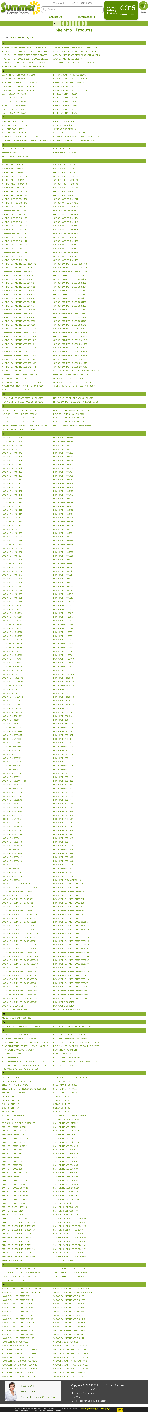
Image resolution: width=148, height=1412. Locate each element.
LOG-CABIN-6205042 (12, 731)
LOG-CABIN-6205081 (63, 735)
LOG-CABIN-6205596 (63, 834)
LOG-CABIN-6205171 (11, 769)
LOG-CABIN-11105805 (63, 556)
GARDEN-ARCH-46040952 (65, 191)
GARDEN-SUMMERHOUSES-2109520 (70, 344)
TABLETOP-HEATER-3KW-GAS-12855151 (20, 1268)
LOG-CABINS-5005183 (12, 1005)
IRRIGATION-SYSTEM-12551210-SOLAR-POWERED (25, 425)
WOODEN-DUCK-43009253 (15, 1342)
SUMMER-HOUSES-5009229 (66, 1188)
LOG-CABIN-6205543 (12, 826)
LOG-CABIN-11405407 (12, 658)
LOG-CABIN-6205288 (12, 800)
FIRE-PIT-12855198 (61, 148)
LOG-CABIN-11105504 (63, 533)
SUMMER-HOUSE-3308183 (65, 1161)
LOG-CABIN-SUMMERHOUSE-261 (17, 895)
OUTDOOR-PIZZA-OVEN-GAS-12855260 (72, 1026)
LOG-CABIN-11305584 (63, 651)
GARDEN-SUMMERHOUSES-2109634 (19, 366)
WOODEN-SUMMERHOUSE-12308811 (19, 1353)
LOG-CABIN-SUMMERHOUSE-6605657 (70, 986)
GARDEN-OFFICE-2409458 (14, 252)
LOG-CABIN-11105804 (12, 556)
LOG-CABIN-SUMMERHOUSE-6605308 (20, 964)
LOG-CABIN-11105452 (63, 468)
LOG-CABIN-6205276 (63, 792)
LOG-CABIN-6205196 (11, 777)
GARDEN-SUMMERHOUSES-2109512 (19, 332)
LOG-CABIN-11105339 (63, 445)
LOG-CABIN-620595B (12, 872)
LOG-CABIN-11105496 (63, 517)
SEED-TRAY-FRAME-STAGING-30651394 (20, 1081)
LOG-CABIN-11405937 (63, 670)
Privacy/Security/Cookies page (95, 1408)
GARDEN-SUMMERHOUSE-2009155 (69, 306)
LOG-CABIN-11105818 (12, 578)
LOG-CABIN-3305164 (63, 716)
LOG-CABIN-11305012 (12, 609)
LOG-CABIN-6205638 (63, 845)
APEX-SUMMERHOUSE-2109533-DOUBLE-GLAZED (25, 51)
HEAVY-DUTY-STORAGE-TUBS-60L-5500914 (73, 398)
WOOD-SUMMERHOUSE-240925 (68, 1307)
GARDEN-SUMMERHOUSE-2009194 (69, 317)
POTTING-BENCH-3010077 (14, 1057)
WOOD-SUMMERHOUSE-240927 (68, 1311)
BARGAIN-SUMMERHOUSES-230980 (70, 82)
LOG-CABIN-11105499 (12, 525)
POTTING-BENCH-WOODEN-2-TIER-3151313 (23, 1061)
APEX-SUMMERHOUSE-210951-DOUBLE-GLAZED (24, 47)
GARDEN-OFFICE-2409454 (14, 244)
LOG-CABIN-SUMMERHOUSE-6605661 (70, 990)
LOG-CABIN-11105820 (63, 578)
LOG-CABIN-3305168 (63, 723)
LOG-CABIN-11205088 (12, 605)
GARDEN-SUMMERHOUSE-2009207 (69, 321)
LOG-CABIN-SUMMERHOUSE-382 (68, 906)
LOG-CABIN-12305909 (63, 685)
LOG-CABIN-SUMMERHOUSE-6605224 (20, 922)
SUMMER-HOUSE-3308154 (14, 1149)
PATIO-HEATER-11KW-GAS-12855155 (19, 1034)
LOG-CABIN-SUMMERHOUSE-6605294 (20, 941)
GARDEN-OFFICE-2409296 (65, 206)
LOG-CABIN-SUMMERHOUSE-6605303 (20, 956)
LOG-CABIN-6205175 (63, 769)
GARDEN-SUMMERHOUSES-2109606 (19, 355)
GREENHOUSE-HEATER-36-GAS (16, 378)
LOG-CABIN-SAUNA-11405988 (16, 883)
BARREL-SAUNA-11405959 (14, 101)
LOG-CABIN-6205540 (12, 822)
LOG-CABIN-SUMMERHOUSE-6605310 (19, 967)
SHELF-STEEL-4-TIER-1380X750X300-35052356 (24, 1089)
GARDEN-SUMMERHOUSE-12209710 (70, 264)
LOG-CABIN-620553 (11, 819)
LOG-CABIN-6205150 (63, 750)
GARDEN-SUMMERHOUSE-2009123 (18, 286)
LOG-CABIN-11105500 (63, 525)
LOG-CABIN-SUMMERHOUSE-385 (68, 910)
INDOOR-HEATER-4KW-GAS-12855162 (71, 414)
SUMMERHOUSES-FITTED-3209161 (69, 1230)
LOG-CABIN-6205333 (63, 803)
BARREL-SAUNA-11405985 (14, 105)
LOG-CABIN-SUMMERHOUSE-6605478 (19, 979)
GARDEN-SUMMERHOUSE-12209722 (70, 271)
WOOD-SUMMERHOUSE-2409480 (18, 1338)
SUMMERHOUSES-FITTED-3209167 (69, 1241)
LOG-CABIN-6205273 (12, 788)
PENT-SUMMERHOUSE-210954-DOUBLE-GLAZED (25, 1046)
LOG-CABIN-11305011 (63, 605)
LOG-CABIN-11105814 (12, 571)
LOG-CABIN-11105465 (12, 487)
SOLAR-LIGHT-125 (10, 1100)
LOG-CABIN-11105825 (12, 586)
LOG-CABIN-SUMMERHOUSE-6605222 (71, 918)
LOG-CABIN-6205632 (12, 845)
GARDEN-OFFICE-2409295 (14, 206)
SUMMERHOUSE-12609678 (14, 1214)
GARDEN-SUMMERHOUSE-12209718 (70, 267)
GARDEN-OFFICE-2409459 (65, 252)
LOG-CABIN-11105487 (12, 502)
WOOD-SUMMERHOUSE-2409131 (17, 1296)
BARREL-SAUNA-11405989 (65, 105)
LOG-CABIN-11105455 (12, 476)
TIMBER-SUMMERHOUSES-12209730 (70, 1276)
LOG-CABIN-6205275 (12, 792)
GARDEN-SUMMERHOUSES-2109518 (70, 340)
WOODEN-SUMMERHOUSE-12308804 (71, 1345)
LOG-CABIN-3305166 (63, 720)
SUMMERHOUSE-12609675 (65, 1207)
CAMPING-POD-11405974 (13, 129)
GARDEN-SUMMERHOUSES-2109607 (70, 355)
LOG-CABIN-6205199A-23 (14, 781)
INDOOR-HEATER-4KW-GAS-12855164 (19, 417)
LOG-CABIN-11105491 (12, 510)
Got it (120, 1409)
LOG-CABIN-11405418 (63, 662)
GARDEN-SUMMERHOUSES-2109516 (70, 336)
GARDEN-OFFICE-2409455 (65, 244)
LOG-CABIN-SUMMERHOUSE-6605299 (20, 948)
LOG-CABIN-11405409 (12, 662)
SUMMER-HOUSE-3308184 (14, 1165)
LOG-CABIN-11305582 (12, 651)
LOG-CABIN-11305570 (12, 632)
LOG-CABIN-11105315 (63, 437)
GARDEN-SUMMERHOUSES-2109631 (70, 359)
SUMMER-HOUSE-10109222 (66, 1138)
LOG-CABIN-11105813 (63, 567)
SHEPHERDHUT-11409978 (14, 1092)
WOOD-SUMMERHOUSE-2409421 (69, 1322)
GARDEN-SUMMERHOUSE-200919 (18, 317)
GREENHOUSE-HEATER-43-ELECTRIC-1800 (22, 382)
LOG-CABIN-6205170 (63, 765)
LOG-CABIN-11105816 (12, 575)
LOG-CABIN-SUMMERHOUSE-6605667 (19, 998)
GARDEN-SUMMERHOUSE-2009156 (18, 309)
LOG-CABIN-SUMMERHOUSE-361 (68, 899)
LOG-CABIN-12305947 (63, 704)
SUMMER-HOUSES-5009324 (66, 1195)
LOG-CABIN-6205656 (63, 857)
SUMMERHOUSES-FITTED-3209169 (69, 1245)
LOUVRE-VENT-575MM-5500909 (17, 1009)
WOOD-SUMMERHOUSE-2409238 (18, 1307)
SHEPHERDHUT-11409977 (65, 1089)
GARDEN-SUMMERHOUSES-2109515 (19, 336)
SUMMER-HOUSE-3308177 (14, 1153)
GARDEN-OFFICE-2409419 (65, 222)
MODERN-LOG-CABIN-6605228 (16, 1018)
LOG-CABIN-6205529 (63, 815)
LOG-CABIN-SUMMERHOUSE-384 (17, 910)
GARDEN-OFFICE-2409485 (65, 260)
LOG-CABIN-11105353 (63, 453)
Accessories (15, 37)
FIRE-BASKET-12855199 (13, 148)
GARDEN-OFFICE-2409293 (65, 203)
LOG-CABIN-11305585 (12, 655)
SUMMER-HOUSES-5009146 (15, 1188)
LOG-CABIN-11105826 (63, 586)
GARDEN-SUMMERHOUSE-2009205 (18, 321)
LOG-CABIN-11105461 (12, 479)
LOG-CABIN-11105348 (12, 453)
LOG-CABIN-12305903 (12, 681)
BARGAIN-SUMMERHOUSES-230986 (70, 90)
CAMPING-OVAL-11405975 (65, 125)
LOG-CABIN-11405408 (63, 658)
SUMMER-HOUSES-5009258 (15, 1195)
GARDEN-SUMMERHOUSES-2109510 (19, 328)
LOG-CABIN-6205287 (63, 796)
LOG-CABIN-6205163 (11, 765)
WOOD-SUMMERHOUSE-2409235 (69, 1300)
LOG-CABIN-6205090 (12, 746)
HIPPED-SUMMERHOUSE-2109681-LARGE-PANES (75, 402)
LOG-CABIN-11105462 (63, 479)
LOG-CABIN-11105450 (63, 464)
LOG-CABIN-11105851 (12, 598)
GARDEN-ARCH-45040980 (14, 184)
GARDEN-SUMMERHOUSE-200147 (18, 275)
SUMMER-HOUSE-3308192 (65, 1176)
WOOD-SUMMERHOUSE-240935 (17, 1315)
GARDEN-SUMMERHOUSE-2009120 (69, 283)
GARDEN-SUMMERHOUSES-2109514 (70, 332)
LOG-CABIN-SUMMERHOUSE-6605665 (70, 994)
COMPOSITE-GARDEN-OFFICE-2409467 (20, 136)
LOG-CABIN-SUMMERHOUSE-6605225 (71, 922)
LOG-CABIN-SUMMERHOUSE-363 (17, 903)
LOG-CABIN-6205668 (63, 864)
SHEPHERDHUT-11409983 (65, 1092)
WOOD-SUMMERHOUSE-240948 (68, 1334)
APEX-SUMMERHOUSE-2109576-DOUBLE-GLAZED (25, 59)
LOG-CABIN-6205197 (63, 777)
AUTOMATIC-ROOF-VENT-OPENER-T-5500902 (24, 66)
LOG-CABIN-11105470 (63, 491)
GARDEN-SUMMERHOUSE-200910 (69, 275)
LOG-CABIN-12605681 (12, 708)
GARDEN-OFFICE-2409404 (65, 214)
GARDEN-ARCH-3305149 (64, 172)
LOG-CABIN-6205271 (63, 784)
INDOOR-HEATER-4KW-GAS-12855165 (71, 417)
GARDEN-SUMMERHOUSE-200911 (18, 279)
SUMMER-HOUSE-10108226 (14, 1130)
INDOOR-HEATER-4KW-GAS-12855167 (70, 421)
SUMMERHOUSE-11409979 (65, 1203)
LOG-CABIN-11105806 (12, 559)
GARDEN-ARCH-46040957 (65, 195)
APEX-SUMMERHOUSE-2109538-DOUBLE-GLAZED (76, 51)
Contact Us (55, 17)
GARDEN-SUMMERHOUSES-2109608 (19, 359)
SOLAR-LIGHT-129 (10, 1108)
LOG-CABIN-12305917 (63, 693)
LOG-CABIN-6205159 (63, 758)
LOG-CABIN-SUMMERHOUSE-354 (68, 895)
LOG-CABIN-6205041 (63, 727)
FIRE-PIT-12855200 (11, 152)
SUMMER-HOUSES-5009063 (66, 1184)
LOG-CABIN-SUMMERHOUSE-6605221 (19, 918)
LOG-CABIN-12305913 (63, 689)
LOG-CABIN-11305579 (63, 643)
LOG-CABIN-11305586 (63, 655)
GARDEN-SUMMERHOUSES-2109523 (19, 347)
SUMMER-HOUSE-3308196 (65, 1180)
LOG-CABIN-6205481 (63, 807)
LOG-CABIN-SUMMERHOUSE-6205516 (19, 914)
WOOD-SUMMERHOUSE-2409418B (18, 1322)
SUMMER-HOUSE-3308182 (14, 1161)
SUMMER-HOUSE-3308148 (65, 1146)
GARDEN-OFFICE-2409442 (14, 229)
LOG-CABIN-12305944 (12, 700)
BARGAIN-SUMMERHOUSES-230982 (70, 86)
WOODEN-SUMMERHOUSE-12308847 (19, 1361)
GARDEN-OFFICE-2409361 (14, 210)
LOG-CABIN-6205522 (63, 811)
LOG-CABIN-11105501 (12, 529)
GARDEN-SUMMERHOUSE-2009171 (18, 313)
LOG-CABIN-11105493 (12, 514)
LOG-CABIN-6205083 (63, 739)
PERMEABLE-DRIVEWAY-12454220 (18, 1050)
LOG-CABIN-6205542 (63, 822)
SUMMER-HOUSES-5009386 (66, 1199)
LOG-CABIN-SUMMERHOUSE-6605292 (20, 937)
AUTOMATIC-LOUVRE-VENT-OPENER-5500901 (24, 62)
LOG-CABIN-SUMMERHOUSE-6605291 (70, 933)
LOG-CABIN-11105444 (63, 460)
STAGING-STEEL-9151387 (13, 1115)
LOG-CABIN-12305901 (63, 678)
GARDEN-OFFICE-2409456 (14, 248)
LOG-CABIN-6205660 (63, 861)
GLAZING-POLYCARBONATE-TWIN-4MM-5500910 (76, 370)
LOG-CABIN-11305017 (63, 613)
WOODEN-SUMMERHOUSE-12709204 (19, 1368)
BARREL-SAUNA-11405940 (14, 94)
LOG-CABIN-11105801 (63, 548)
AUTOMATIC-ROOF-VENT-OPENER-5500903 (74, 62)
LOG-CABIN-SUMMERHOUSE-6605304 (71, 956)
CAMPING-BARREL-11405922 (66, 121)
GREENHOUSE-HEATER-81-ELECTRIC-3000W (74, 386)
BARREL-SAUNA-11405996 (65, 113)
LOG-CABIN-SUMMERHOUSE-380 (68, 903)
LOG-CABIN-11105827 (12, 590)
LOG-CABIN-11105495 (12, 517)
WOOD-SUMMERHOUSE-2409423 (69, 1326)
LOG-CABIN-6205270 (12, 784)
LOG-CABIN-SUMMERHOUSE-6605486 (71, 979)
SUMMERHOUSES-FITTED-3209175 (18, 1252)
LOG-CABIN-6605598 (12, 876)
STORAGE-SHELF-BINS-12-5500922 (18, 1123)
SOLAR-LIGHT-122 (10, 1096)
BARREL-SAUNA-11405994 (65, 109)
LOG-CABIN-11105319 (63, 441)
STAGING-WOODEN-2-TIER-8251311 (70, 1115)
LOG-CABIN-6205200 (63, 781)
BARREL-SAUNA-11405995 (14, 113)
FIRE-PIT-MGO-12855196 (64, 152)
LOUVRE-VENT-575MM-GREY (66, 1009)
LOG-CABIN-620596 (62, 872)
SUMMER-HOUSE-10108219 (65, 1123)
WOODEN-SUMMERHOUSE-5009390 (19, 1372)
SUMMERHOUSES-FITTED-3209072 (18, 1222)
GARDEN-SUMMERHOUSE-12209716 (18, 267)
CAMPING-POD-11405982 (14, 132)
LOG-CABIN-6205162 (63, 761)
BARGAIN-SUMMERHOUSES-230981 (18, 86)
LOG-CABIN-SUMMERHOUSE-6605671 (19, 1002)
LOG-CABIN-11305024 (12, 620)
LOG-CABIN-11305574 (63, 636)
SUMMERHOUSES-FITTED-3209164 (18, 1237)
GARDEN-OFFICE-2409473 (65, 256)
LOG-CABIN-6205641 (11, 849)
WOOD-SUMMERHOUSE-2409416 (69, 1319)
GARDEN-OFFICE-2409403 (14, 214)
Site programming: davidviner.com (89, 1400)
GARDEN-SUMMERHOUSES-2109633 (70, 363)
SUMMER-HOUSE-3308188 (14, 1172)
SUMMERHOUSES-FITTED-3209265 (69, 1256)
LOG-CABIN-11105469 (12, 491)
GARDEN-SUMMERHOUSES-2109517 (19, 340)
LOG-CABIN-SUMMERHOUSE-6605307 (71, 960)
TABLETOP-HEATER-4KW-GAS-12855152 (72, 1268)
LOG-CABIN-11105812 (12, 567)
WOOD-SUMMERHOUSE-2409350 (69, 1315)
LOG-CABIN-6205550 (12, 830)
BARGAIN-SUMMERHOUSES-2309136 (70, 75)
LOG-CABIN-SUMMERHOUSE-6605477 (70, 975)
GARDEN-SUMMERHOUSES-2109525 (70, 347)
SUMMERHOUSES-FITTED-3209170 (18, 1249)
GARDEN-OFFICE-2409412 (14, 222)
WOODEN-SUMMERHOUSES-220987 (70, 1376)
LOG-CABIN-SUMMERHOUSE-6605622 (19, 986)
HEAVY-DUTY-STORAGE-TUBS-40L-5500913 (22, 398)
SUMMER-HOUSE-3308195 (14, 1180)
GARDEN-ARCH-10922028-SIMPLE (18, 164)
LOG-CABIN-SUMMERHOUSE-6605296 (19, 944)
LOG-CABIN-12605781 (63, 712)
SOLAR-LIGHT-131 (10, 1111)
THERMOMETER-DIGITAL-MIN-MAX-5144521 (22, 1272)
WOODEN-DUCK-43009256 (15, 1345)
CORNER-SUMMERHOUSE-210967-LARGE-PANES (76, 140)
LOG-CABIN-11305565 (12, 624)
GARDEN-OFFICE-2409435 (65, 225)
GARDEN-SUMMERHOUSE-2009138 (69, 290)
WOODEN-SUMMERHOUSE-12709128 (19, 1364)
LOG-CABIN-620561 (11, 838)
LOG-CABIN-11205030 (63, 601)
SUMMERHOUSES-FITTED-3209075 (69, 1222)
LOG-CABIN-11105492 (63, 510)
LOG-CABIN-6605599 (63, 876)
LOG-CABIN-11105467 (63, 487)
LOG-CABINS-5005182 (63, 1002)
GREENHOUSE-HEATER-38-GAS (68, 378)
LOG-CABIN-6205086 (12, 742)
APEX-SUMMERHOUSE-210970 (67, 59)
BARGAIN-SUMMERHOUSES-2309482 (19, 82)
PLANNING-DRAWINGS (12, 1053)
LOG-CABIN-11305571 (63, 632)
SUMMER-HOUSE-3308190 (65, 1172)
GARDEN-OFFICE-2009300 (14, 199)
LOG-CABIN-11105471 (12, 495)
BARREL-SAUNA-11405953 (14, 97)
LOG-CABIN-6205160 (12, 761)
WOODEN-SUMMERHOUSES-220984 (70, 1372)
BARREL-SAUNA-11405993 (14, 109)
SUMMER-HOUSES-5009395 (15, 1203)
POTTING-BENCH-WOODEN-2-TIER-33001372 (75, 1061)
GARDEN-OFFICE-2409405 (14, 218)
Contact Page (49, 1397)
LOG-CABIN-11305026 (63, 620)
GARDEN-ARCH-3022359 (65, 164)
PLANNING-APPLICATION (65, 1050)
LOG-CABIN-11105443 (12, 460)
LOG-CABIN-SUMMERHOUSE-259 (68, 891)
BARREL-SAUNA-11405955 (65, 97)
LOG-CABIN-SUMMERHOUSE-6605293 (71, 937)
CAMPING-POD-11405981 (65, 129)
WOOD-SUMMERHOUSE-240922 (68, 1296)
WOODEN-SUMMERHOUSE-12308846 (70, 1357)
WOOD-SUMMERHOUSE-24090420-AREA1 (73, 1292)
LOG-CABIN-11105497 (12, 521)
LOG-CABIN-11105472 (63, 495)
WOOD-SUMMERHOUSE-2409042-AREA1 (21, 1292)
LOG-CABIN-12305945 (63, 700)
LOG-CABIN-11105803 (63, 552)
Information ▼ (87, 17)
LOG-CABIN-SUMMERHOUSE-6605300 (71, 948)
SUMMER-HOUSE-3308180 (14, 1157)
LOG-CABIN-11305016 (12, 613)
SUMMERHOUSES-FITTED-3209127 (18, 1230)
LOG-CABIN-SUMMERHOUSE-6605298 (71, 944)
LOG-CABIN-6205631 (63, 842)
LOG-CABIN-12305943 (63, 697)
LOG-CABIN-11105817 (63, 575)
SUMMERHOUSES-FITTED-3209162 (18, 1233)
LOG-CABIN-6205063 (12, 735)
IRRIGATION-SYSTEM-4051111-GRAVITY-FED (22, 429)
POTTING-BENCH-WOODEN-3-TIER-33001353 (24, 1065)
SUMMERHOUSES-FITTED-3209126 (69, 1226)
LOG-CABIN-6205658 (12, 861)
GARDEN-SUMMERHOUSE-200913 (18, 290)
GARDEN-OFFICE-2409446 (65, 233)
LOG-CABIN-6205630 (12, 842)
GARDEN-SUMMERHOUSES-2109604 (19, 351)
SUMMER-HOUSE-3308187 (65, 1169)
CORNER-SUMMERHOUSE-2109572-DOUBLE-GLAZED (27, 140)
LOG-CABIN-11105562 (12, 548)
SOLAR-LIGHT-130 (61, 1108)
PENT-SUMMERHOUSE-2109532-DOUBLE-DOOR (25, 1042)
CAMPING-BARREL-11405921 (15, 121)
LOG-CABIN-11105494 (63, 514)
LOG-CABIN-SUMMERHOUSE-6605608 (20, 983)
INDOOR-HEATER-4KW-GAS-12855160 (71, 410)
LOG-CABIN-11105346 (63, 449)
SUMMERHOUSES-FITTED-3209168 (18, 1245)
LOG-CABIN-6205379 (12, 807)
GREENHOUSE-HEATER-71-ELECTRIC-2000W (23, 386)
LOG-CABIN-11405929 (63, 666)
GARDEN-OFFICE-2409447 (14, 237)
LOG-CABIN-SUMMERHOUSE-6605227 (19, 925)
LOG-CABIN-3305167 (11, 723)
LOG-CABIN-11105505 (12, 536)
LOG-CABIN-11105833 (12, 594)
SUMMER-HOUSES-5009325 (15, 1199)
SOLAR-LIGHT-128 (61, 1104)
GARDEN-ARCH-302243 (64, 168)
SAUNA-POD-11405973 (12, 1077)
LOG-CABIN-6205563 (12, 834)
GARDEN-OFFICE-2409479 (14, 260)
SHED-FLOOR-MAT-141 (63, 1081)
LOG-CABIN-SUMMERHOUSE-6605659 (19, 990)
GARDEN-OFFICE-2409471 (14, 256)
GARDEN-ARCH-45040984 (14, 187)
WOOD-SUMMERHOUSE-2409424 (18, 1330)
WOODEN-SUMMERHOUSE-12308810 (70, 1349)
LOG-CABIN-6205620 (63, 838)
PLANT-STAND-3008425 (64, 1053)
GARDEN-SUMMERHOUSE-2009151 (18, 306)
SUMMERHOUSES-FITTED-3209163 (69, 1233)
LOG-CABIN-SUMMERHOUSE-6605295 (71, 941)
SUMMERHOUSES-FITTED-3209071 (69, 1218)
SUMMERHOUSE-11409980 (14, 1207)
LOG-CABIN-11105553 (12, 540)
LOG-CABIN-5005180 (12, 727)
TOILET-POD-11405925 (13, 1280)
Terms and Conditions (83, 1393)
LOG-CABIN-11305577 (63, 639)
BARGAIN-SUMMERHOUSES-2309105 (19, 75)
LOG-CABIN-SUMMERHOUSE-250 (17, 891)
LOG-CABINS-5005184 (63, 1005)
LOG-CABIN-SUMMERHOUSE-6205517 (70, 914)
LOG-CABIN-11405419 (12, 666)
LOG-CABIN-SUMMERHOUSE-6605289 (71, 929)
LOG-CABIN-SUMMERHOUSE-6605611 (70, 983)
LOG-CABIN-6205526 (12, 815)
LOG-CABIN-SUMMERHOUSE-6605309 (71, 964)
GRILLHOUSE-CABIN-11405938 (16, 389)
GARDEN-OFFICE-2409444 (14, 233)
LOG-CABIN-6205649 (63, 853)
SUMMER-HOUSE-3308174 (65, 1149)
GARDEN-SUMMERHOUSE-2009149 (18, 302)
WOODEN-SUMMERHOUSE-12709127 (70, 1361)
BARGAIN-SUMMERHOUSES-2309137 (19, 78)
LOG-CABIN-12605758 (63, 708)
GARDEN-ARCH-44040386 (14, 176)
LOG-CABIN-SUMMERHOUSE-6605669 (70, 998)
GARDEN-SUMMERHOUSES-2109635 (70, 366)
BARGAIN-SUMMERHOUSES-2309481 (70, 78)
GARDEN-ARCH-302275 (13, 172)
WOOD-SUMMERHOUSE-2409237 (69, 1303)
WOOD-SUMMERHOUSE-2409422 (18, 1326)
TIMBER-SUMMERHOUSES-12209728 (19, 1276)
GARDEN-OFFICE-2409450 (65, 241)
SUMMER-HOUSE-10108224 (66, 1127)
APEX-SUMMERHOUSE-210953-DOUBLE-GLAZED (76, 47)
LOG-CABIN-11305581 (63, 647)
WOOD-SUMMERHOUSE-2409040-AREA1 (21, 1288)
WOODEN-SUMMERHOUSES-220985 (19, 1376)
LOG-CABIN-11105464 (63, 483)
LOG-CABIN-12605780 (12, 712)
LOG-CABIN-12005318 (63, 674)
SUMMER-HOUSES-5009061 (15, 1184)
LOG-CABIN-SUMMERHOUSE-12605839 (71, 883)
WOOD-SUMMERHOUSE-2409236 (18, 1303)
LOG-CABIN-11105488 (63, 502)
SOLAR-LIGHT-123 (61, 1096)
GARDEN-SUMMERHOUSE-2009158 (69, 309)
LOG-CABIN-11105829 (63, 590)
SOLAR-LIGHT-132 (61, 1111)
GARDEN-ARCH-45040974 (14, 180)
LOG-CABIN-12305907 (12, 685)
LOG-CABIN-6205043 (63, 731)
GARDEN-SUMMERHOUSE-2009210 (69, 325)
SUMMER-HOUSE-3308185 (65, 1165)
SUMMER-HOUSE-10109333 (66, 1142)
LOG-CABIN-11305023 (63, 617)
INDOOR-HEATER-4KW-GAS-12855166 (19, 421)
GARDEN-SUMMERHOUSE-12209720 (19, 271)
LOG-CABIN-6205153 (63, 754)
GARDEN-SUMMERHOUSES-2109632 (19, 363)
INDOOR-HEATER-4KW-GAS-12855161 (19, 414)
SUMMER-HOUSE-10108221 (14, 1127)
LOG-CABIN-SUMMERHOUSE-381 (17, 906)
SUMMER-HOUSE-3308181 (65, 1157)
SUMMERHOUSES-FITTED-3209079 (18, 1226)
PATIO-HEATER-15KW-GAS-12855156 (70, 1038)
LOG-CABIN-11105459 (63, 476)
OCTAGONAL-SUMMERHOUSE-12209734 (21, 1026)
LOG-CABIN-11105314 (12, 437)
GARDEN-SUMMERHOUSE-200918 (69, 313)
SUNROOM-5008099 (63, 1260)
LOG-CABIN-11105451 (12, 468)
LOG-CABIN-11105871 (12, 601)
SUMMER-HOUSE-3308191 (14, 1176)
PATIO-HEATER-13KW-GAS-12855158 (19, 1038)
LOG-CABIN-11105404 (12, 456)
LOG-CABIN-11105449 (12, 464)
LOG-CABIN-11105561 (63, 544)
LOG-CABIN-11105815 (63, 571)
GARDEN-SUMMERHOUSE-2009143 (69, 298)
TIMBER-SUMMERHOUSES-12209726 (70, 1272)
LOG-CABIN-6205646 (12, 853)
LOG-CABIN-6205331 (12, 803)
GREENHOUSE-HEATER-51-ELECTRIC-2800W (74, 382)
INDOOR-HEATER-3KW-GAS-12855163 (19, 410)
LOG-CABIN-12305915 (12, 693)
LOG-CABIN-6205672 (12, 868)
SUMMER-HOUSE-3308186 (14, 1169)
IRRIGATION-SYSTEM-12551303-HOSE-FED (72, 425)
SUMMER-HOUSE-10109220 (15, 1138)
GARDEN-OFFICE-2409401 (65, 210)
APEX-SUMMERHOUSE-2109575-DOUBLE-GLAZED (76, 55)
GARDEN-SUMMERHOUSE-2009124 (69, 286)
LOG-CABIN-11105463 (12, 483)
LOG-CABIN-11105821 (12, 582)
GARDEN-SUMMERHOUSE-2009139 (18, 294)
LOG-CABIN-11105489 (12, 506)
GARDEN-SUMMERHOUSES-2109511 (70, 328)
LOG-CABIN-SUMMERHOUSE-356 (17, 899)
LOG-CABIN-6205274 (63, 788)
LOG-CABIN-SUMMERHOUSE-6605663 (19, 994)
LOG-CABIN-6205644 (63, 849)
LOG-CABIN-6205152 (12, 754)
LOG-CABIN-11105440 (63, 456)
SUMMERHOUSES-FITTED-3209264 (18, 1256)
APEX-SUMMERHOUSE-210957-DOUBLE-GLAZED (25, 55)
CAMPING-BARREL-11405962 (15, 125)
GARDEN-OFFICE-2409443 (65, 229)
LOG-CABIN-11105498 (63, 521)
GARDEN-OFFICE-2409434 (14, 225)
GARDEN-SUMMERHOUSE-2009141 (18, 298)
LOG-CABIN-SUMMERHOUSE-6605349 (71, 971)
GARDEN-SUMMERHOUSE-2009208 (18, 325)
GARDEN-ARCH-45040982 (65, 184)
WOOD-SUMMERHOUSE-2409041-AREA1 (72, 1288)
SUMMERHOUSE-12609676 (14, 1211)
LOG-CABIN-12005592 (12, 678)
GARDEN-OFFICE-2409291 (65, 199)
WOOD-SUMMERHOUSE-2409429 (18, 1334)
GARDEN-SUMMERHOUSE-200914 (69, 294)
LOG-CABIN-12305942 (12, 697)
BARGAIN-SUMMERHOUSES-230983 (19, 90)
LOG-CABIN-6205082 (12, 739)
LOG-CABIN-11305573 (12, 636)
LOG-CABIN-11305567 (12, 628)
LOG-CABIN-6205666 (11, 864)
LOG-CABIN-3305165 (12, 720)
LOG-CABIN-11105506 (63, 536)
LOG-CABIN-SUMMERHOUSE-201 (68, 887)
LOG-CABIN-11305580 (12, 647)
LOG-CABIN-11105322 (12, 445)
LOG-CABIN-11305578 (12, 643)
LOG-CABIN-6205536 (63, 819)
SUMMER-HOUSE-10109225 (15, 1142)
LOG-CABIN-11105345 (12, 449)
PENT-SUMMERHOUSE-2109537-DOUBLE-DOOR (76, 1042)
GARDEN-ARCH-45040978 (65, 180)
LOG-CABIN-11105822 (63, 582)
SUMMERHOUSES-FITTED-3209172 (69, 1249)
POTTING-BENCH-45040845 (66, 1057)
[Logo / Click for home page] (20, 8)
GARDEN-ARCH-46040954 (14, 195)
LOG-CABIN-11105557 (12, 544)
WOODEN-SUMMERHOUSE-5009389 (70, 1368)
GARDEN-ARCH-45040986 (65, 187)
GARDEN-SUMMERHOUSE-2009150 (69, 302)
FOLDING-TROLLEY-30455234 (16, 156)
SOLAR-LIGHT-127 (10, 1104)
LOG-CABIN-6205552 (63, 830)
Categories (29, 37)
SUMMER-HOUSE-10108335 (15, 1134)
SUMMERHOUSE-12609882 (14, 1218)
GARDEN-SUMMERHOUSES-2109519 (19, 344)
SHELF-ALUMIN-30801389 (65, 1085)
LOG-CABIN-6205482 (12, 811)
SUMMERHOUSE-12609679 (65, 1214)
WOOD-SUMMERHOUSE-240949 (68, 1338)
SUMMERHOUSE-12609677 (65, 1211)
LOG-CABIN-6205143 (12, 750)
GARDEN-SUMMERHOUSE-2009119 (69, 279)
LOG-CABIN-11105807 (63, 559)
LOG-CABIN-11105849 (63, 594)
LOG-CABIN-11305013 (63, 609)
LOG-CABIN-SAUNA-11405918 (67, 880)
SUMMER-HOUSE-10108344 (66, 1134)
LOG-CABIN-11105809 (12, 563)
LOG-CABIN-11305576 (12, 639)
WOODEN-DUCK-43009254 (66, 1342)
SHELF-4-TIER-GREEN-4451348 (16, 1085)
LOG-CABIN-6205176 (11, 773)
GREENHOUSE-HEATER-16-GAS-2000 (19, 374)
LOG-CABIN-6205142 (63, 746)
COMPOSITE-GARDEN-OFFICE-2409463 (72, 132)
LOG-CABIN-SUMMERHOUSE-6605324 (71, 967)
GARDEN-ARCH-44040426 (65, 176)
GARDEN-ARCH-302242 (13, 168)
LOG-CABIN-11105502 (63, 529)
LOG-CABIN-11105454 (63, 472)
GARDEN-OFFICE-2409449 (14, 241)
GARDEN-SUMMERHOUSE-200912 (18, 283)
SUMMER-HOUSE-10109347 (14, 1146)
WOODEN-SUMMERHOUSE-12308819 (70, 1353)
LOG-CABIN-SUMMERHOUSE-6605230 (71, 925)
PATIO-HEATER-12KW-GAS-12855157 (70, 1034)
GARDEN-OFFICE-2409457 (65, 248)
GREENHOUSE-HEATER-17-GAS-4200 (70, 374)
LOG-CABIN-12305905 (63, 681)
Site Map (76, 1397)
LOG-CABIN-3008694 (12, 716)
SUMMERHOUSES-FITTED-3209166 (18, 1241)
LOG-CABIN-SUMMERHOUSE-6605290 (20, 933)
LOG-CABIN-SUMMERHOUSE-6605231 (19, 929)
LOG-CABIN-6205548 (63, 826)
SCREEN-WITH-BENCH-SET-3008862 (70, 1077)
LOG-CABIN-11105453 (12, 472)
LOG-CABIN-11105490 (63, 506)
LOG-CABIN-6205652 (12, 857)
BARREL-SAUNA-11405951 (65, 94)
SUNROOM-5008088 (12, 1260)
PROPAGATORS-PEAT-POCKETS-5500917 (21, 1069)
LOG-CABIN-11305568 (63, 628)
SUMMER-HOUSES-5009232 (15, 1191)
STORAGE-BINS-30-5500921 (66, 1119)
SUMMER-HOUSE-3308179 (65, 1153)
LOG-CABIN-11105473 (12, 498)
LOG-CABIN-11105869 (63, 598)
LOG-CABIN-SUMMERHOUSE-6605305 (20, 960)
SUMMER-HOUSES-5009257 (66, 1191)
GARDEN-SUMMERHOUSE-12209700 (19, 264)
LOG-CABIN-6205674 (63, 868)
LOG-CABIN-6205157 (11, 758)
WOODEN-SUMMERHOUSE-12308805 (19, 1349)
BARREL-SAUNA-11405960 (65, 101)
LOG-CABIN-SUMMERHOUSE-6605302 (71, 952)
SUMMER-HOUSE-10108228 (66, 1130)
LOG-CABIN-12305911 (12, 689)
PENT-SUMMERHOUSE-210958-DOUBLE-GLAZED (76, 1046)
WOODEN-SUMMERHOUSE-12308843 (19, 1357)
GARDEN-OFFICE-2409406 (65, 218)
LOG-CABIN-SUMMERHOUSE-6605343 (20, 971)
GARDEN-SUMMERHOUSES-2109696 (19, 370)
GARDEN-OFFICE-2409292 (14, 203)
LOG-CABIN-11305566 (63, 624)
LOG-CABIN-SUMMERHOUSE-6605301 (19, 952)
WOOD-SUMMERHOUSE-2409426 (69, 1330)
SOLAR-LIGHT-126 (61, 1100)
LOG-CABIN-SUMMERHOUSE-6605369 (19, 975)
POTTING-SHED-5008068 (65, 1065)
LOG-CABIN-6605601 (11, 880)
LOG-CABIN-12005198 (12, 674)
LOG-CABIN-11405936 (12, 670)
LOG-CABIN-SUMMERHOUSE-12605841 (20, 887)
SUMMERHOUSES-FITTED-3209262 (69, 1252)
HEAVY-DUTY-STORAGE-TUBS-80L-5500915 (22, 402)
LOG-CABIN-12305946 (12, 704)
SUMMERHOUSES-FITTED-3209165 (69, 1237)
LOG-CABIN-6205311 (62, 800)
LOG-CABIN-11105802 (12, 552)
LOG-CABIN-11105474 (63, 498)
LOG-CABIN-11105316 (12, 441)
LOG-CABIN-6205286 (12, 796)
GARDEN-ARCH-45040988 (14, 191)
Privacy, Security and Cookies (87, 1389)
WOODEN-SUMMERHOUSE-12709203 (70, 1364)
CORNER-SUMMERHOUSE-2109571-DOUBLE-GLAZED (78, 136)
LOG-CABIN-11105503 (12, 533)
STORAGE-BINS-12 (10, 1119)
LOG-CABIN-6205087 (63, 742)
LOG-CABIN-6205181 (62, 773)
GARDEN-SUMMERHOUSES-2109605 (70, 351)
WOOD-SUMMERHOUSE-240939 (17, 1319)
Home (57, 23)
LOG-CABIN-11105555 (63, 540)
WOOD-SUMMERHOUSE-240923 (17, 1300)
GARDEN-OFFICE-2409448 (65, 237)
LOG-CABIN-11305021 (12, 617)
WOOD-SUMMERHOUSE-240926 (17, 1311)
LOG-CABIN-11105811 (63, 563)
